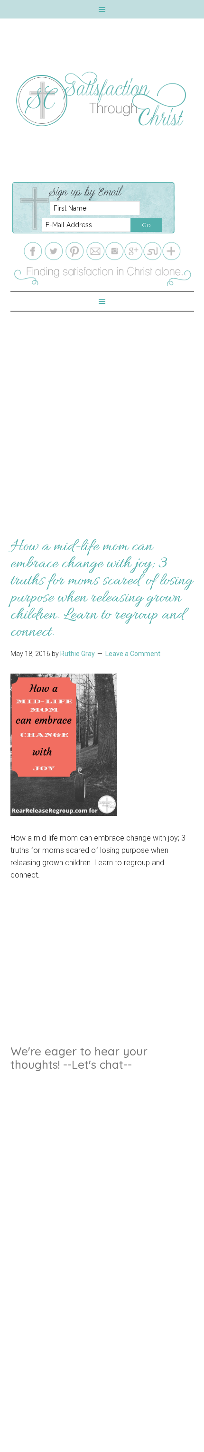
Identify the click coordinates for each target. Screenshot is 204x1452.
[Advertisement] (102, 414)
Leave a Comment (132, 653)
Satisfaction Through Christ (102, 99)
